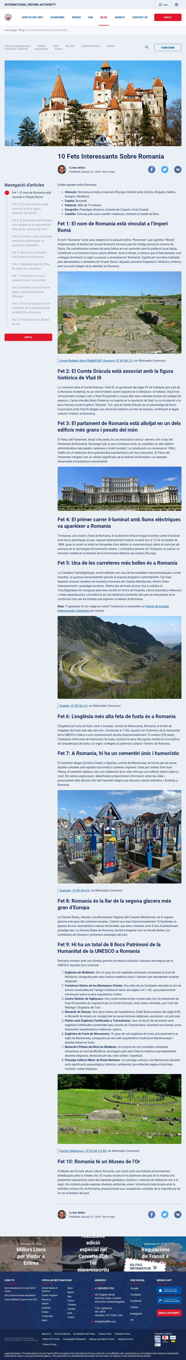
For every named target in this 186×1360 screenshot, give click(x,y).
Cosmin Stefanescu (71, 1151)
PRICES (76, 17)
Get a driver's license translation (20, 1295)
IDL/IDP (70, 46)
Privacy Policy (49, 1344)
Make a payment (169, 1312)
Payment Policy (122, 1334)
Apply (168, 17)
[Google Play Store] (169, 1300)
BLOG (103, 17)
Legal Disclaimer (13, 1353)
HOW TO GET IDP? (32, 17)
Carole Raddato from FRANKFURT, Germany (86, 360)
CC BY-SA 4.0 (79, 706)
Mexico (70, 1292)
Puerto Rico (47, 1316)
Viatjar (59, 48)
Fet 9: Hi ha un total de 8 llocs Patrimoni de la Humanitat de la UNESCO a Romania (31, 308)
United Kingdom (50, 1295)
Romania (46, 1299)
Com (55, 46)
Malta (44, 1320)
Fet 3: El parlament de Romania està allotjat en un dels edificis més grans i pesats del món (32, 225)
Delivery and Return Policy (102, 1339)
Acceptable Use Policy (84, 1334)
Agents (42, 46)
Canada (71, 1309)
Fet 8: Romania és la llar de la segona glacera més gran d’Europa (31, 292)
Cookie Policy (105, 1334)
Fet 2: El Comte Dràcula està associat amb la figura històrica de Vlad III (30, 209)
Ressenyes (41, 48)
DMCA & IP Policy (51, 1339)
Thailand (71, 1304)
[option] (31, 1253)
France (70, 1300)
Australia (46, 1308)
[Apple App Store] (169, 1290)
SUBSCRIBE (168, 47)
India (69, 1313)
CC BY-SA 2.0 (124, 360)
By (77, 167)
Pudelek (64, 706)
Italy (69, 1296)
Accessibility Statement (74, 1339)
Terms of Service (62, 1334)
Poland (70, 1317)
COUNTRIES (57, 17)
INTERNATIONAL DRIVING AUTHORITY (30, 4)
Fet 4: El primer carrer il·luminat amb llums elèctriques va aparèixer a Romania (32, 241)
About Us (46, 1334)
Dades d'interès (91, 46)
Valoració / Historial (16, 48)
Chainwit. (65, 890)
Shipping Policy (125, 1339)
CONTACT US (140, 17)
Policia (111, 46)
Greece (45, 1312)
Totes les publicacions (17, 46)
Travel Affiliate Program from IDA (21, 1299)
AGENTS (120, 17)
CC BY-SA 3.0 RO (95, 1151)
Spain (70, 1288)
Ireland (45, 1303)
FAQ (90, 17)
